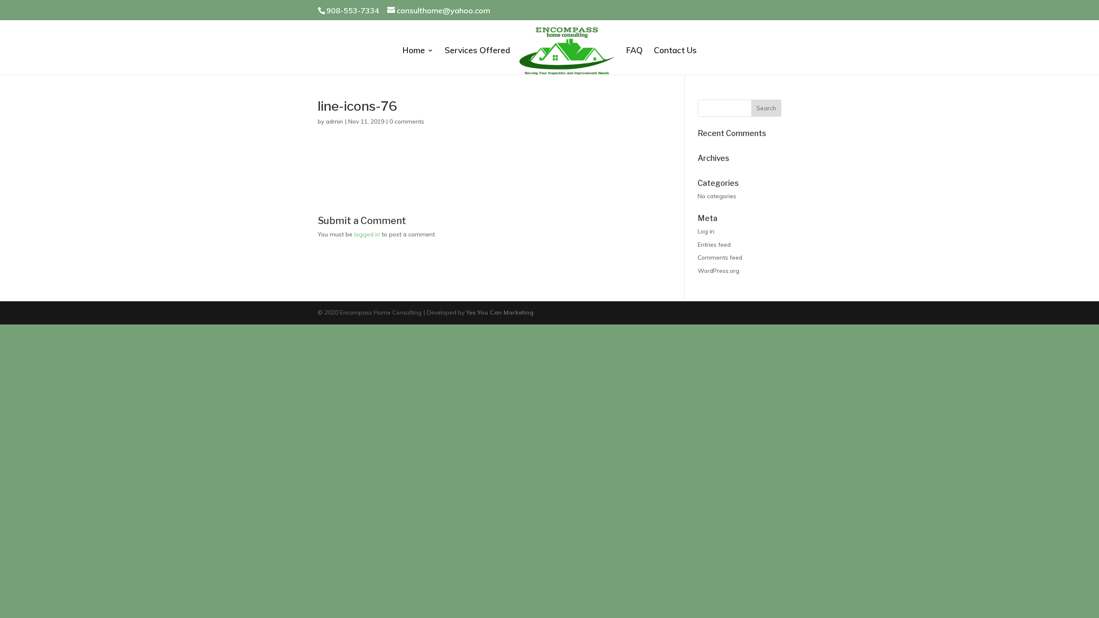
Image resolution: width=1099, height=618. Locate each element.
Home (413, 51)
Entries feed (714, 244)
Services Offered (477, 51)
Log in (706, 231)
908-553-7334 (352, 10)
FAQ (634, 51)
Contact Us (675, 51)
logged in (367, 234)
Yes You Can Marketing (500, 312)
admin (334, 121)
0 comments (406, 121)
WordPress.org (718, 271)
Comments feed (720, 257)
